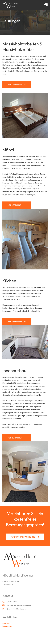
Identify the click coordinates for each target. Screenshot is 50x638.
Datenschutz (7, 626)
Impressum (6, 623)
